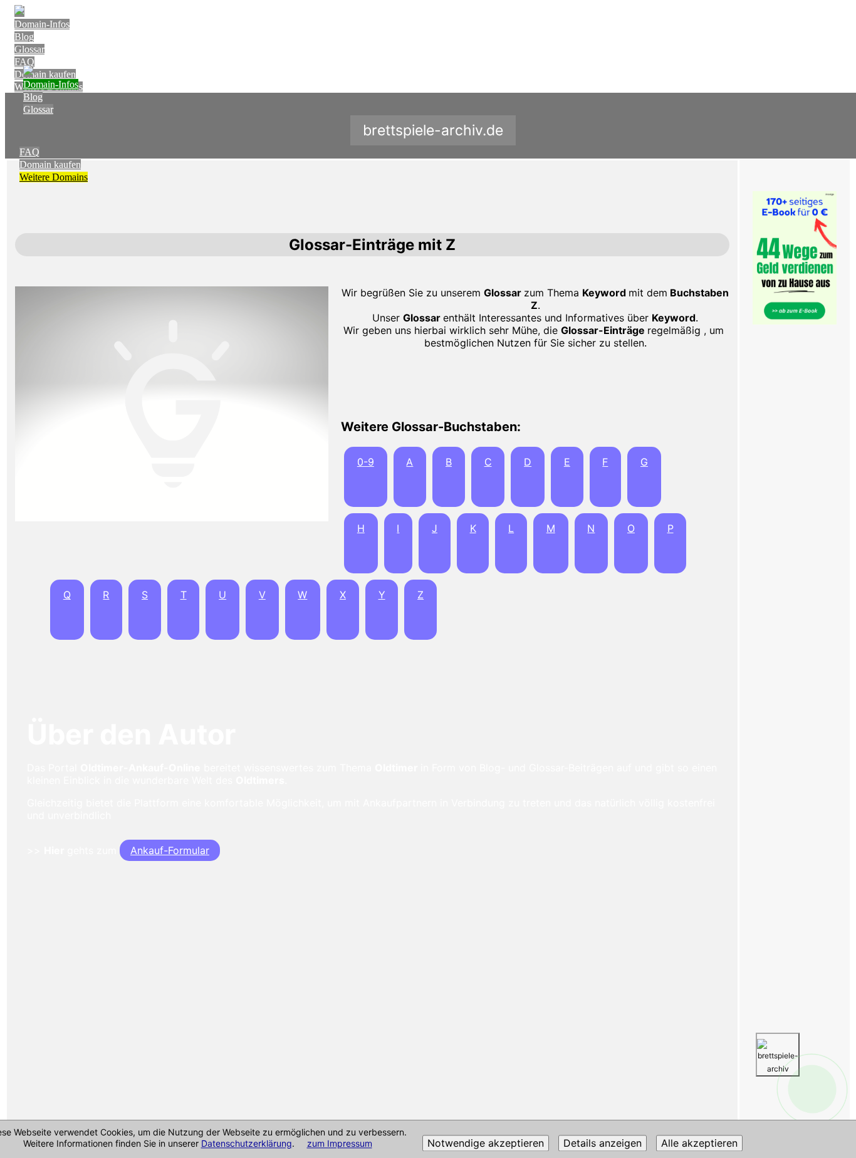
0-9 (365, 462)
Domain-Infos (42, 24)
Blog (24, 36)
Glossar (29, 49)
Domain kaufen (50, 164)
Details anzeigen (602, 1143)
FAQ (24, 61)
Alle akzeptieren (699, 1143)
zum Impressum (339, 1144)
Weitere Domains (53, 177)
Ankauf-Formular (169, 850)
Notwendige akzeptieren (485, 1143)
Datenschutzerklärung (246, 1144)
